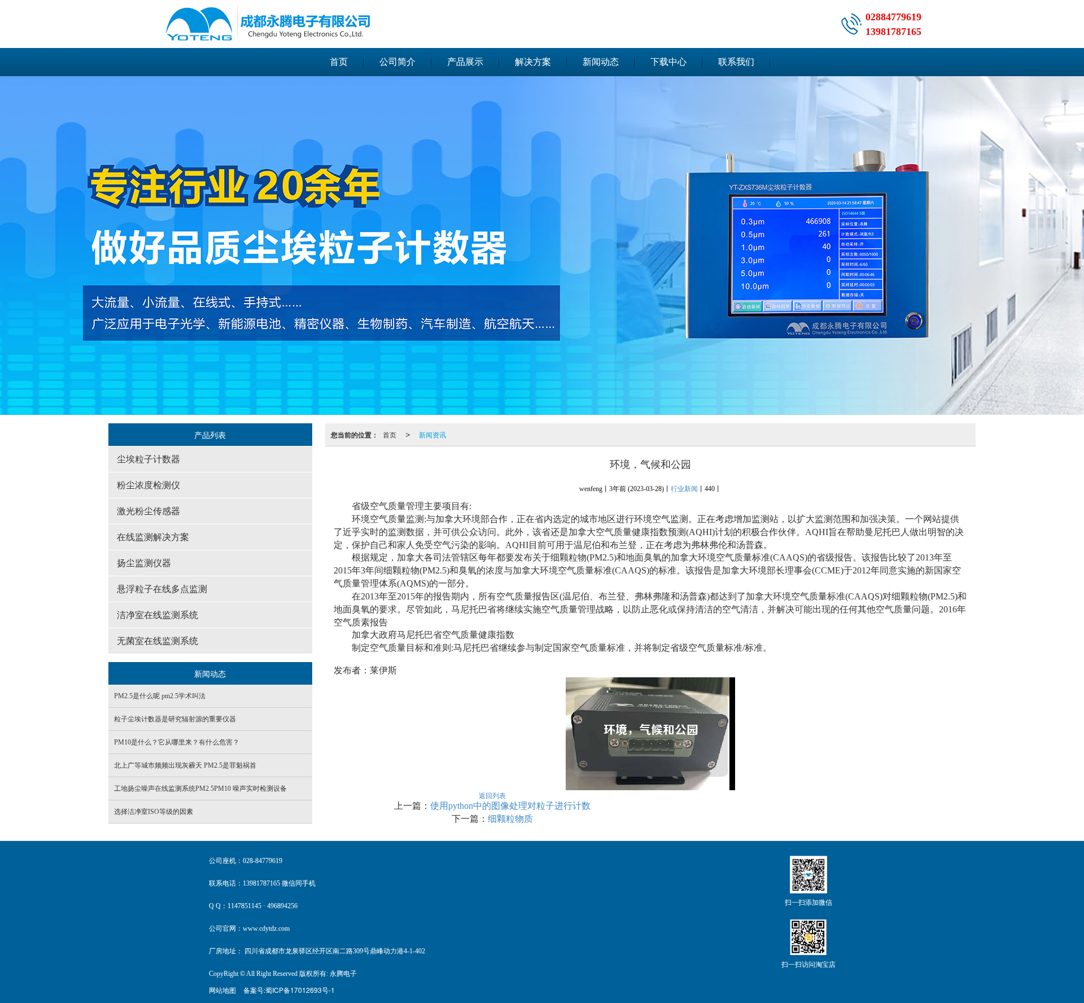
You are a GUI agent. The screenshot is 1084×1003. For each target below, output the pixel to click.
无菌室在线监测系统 (157, 641)
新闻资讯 (432, 434)
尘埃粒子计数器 (148, 459)
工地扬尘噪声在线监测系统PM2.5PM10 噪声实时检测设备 (200, 788)
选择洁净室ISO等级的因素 (153, 812)
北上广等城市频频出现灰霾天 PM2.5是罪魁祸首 (185, 765)
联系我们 (736, 62)
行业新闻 (684, 489)
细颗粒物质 (510, 819)
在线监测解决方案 (153, 537)
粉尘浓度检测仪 (148, 485)
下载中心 (668, 62)
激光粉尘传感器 (148, 511)
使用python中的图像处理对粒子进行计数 (510, 806)
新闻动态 (601, 62)
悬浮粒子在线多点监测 (162, 589)
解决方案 (533, 62)
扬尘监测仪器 (144, 563)
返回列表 (492, 795)
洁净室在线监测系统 (157, 615)
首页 (339, 62)
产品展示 (465, 62)
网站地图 (222, 990)
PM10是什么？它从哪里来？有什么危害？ (176, 742)
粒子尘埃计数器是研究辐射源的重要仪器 (175, 719)
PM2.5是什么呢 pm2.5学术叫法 (160, 696)
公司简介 (397, 62)
